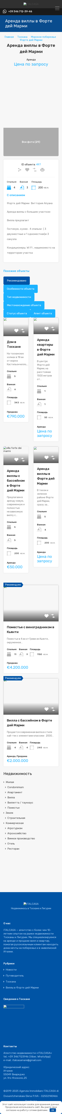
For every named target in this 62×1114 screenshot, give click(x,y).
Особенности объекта (20, 288)
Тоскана (22, 36)
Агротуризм (14, 828)
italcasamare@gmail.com (26, 1060)
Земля (9, 812)
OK (52, 1110)
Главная (9, 36)
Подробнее (47, 330)
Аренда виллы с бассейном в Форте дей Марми (16, 480)
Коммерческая (15, 823)
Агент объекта (43, 313)
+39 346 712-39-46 (20, 11)
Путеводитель (15, 975)
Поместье (13, 807)
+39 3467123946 (18, 1056)
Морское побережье (43, 36)
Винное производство (21, 838)
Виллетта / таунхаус (20, 802)
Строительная (16, 818)
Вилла (11, 797)
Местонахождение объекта (24, 305)
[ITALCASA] (31, 4)
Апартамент (14, 792)
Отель (11, 843)
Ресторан (13, 848)
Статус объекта (17, 313)
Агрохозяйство (16, 833)
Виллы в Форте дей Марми (22, 987)
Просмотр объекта (31, 614)
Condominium (15, 787)
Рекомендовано (16, 280)
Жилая (10, 782)
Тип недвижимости (19, 297)
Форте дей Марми (31, 40)
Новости (11, 969)
